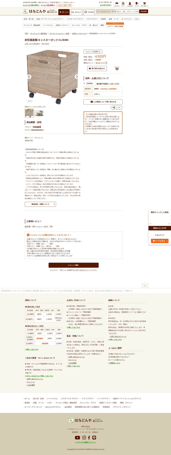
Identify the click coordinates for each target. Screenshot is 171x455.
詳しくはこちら (32, 349)
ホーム (27, 399)
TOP (26, 33)
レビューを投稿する (93, 52)
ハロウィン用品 (115, 26)
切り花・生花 (38, 399)
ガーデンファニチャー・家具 (59, 33)
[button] (29, 77)
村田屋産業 (37, 127)
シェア (118, 108)
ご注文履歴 (31, 385)
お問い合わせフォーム (35, 379)
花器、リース (114, 19)
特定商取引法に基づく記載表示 (87, 407)
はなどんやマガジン (53, 407)
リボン (136, 19)
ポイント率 (65, 5)
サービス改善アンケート (86, 442)
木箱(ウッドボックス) (79, 33)
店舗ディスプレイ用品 (108, 403)
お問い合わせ (85, 426)
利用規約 (106, 407)
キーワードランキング (33, 407)
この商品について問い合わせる (105, 102)
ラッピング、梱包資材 (32, 25)
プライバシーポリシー (122, 407)
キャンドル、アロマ (79, 25)
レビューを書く (73, 265)
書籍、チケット (126, 403)
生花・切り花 (29, 19)
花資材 (103, 19)
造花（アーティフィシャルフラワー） (50, 19)
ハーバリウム (48, 25)
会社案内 (68, 407)
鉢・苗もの (94, 25)
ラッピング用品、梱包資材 (66, 403)
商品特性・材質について (40, 204)
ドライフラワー (92, 19)
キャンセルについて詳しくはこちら (40, 376)
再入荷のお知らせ (98, 68)
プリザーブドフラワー (75, 19)
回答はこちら (115, 363)
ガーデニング (126, 19)
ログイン (84, 270)
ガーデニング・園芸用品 (38, 33)
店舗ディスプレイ (62, 25)
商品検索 (144, 11)
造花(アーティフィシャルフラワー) (127, 399)
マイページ (31, 382)
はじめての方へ (106, 5)
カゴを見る (160, 241)
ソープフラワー (103, 399)
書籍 (102, 25)
